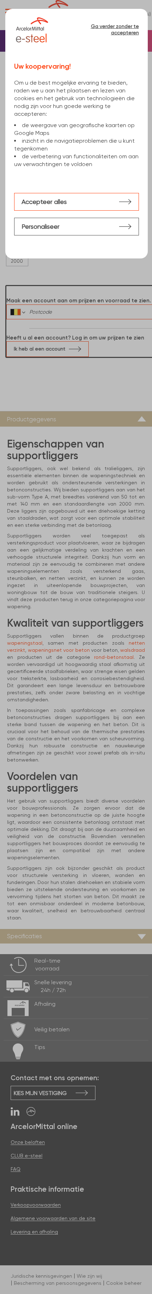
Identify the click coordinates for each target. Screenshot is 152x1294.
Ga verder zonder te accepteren (115, 29)
